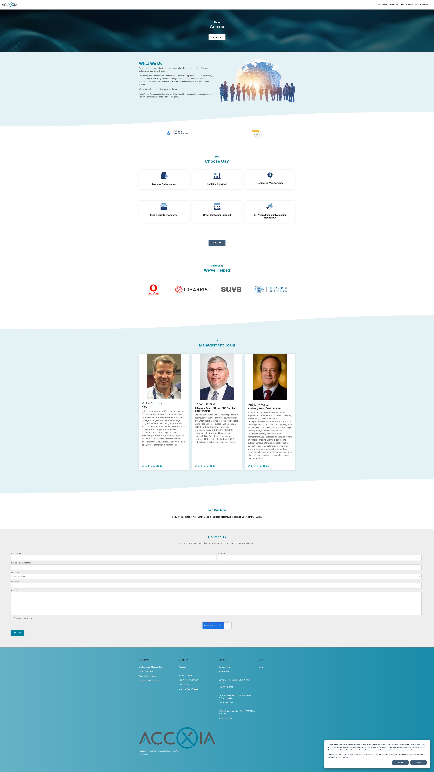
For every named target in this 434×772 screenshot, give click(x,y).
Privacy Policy (29, 618)
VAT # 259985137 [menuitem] (186, 684)
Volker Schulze (152, 403)
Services (382, 5)
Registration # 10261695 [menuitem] (188, 680)
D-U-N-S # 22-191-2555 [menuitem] (188, 689)
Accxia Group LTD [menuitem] (186, 675)
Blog (402, 5)
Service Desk (412, 5)
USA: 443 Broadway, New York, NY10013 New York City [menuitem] (237, 712)
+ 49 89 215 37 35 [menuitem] (226, 687)
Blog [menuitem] (261, 667)
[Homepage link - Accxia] (177, 747)
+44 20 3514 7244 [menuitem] (226, 703)
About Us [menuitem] (182, 667)
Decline (418, 763)
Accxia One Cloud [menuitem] (146, 671)
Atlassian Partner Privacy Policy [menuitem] (169, 751)
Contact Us (217, 243)
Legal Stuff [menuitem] (142, 751)
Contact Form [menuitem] (224, 667)
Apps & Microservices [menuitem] (147, 676)
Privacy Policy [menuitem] (152, 751)
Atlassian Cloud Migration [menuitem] (149, 680)
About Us (394, 5)
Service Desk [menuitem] (224, 671)
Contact (424, 5)
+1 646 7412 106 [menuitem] (225, 718)
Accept (400, 763)
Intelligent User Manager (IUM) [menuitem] (151, 667)
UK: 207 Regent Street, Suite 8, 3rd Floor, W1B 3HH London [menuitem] (235, 696)
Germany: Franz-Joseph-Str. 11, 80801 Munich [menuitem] (234, 681)
